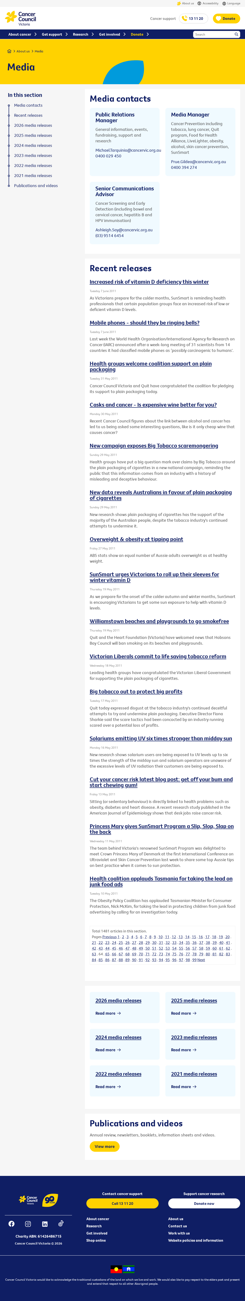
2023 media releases (194, 1037)
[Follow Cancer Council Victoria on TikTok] (63, 1224)
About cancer (97, 1218)
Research (94, 1225)
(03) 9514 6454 (109, 235)
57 (194, 948)
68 (127, 954)
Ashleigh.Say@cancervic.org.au (124, 230)
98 (188, 959)
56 (188, 948)
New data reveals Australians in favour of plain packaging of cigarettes (161, 494)
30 (154, 942)
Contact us (177, 1225)
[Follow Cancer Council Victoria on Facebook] (14, 1224)
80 (208, 954)
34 (181, 942)
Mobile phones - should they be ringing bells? (145, 322)
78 (194, 954)
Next (201, 959)
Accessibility (210, 3)
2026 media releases (118, 1000)
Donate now (204, 1203)
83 (228, 954)
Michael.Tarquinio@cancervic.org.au (128, 150)
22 (101, 942)
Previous (109, 936)
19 (221, 936)
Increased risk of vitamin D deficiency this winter (149, 281)
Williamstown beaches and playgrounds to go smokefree (159, 621)
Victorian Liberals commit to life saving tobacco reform (158, 656)
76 (181, 954)
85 (101, 959)
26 (127, 942)
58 (201, 948)
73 (161, 954)
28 (141, 942)
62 (228, 948)
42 (94, 948)
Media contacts (28, 105)
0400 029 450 (108, 156)
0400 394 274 (184, 167)
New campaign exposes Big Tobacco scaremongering (154, 445)
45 (114, 948)
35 (188, 942)
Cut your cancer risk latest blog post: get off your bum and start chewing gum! (161, 781)
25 (121, 942)
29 (147, 942)
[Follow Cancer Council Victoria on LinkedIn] (47, 1224)
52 (161, 948)
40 (221, 942)
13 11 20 (196, 18)
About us (188, 3)
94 (161, 959)
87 (114, 959)
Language (233, 3)
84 (94, 959)
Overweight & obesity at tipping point (136, 539)
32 (168, 942)
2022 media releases (118, 1073)
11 (167, 936)
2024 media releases (118, 1037)
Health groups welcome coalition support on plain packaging (151, 366)
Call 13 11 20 (122, 1203)
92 (147, 959)
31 (161, 942)
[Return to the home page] (20, 24)
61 (221, 948)
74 (168, 954)
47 (127, 948)
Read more (105, 1013)
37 (201, 942)
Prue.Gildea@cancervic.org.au (198, 161)
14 (187, 936)
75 (174, 954)
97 (181, 959)
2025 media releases (194, 1000)
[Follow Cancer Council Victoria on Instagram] (30, 1224)
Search (236, 35)
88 (121, 959)
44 (107, 948)
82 (221, 954)
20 (227, 936)
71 (147, 954)
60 (214, 948)
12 (174, 936)
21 (94, 942)
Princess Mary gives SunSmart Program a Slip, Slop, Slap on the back (162, 828)
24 (114, 942)
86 (107, 959)
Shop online (96, 1240)
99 (194, 959)
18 (214, 936)
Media (39, 51)
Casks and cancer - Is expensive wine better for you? (153, 404)
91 (141, 959)
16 (201, 936)
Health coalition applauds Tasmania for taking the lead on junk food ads (161, 881)
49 (141, 948)
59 (208, 948)
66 (114, 954)
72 (154, 954)
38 (208, 942)
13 (180, 936)
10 (160, 936)
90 (134, 959)
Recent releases (28, 115)
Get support (52, 34)
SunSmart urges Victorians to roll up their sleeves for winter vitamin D (154, 576)
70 (141, 954)
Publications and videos (36, 185)
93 (154, 959)
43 (101, 948)
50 (147, 948)
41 (228, 942)
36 (194, 942)
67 (121, 954)
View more (105, 1146)
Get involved (96, 1233)
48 (134, 948)
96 (174, 959)
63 (94, 954)
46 (121, 948)
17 (207, 936)
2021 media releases (194, 1073)
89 (127, 959)
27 (134, 942)
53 (168, 948)
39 (214, 942)
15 (194, 936)
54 (174, 948)
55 (181, 948)
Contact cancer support (122, 1193)
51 (154, 948)
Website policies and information (195, 1240)
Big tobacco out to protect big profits (136, 691)
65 (107, 954)
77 (188, 954)
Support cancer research (204, 1193)
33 (174, 942)
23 (107, 942)
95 (168, 959)
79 (201, 954)
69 (134, 954)
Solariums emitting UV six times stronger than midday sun (161, 738)
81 (214, 954)
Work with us (179, 1233)
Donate (229, 18)
